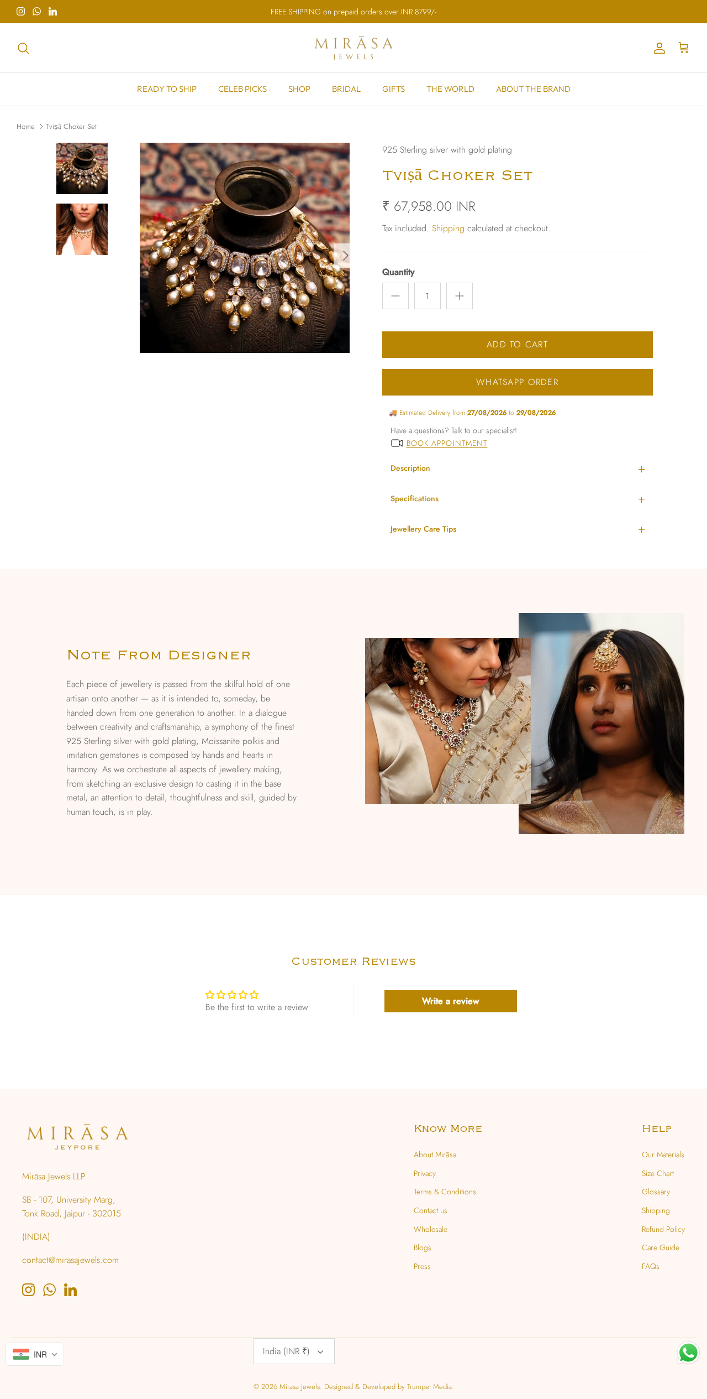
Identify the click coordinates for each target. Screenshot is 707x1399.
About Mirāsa (435, 1154)
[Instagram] (21, 11)
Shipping (448, 228)
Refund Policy (663, 1229)
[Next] (346, 255)
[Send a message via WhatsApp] (688, 1353)
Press (422, 1266)
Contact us (430, 1210)
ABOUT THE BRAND (533, 89)
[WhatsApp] (37, 11)
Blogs (422, 1247)
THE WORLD (450, 89)
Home (26, 126)
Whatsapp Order (517, 382)
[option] (245, 256)
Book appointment (447, 443)
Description (410, 468)
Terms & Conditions (445, 1191)
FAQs (650, 1266)
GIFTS (393, 89)
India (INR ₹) (286, 1351)
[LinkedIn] (53, 11)
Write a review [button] (450, 1001)
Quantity (398, 272)
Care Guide (660, 1247)
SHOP (299, 89)
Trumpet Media (429, 1386)
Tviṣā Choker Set (71, 126)
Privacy (425, 1173)
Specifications (415, 498)
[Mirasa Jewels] (353, 48)
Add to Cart (517, 344)
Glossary (656, 1191)
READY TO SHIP (167, 89)
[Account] (657, 48)
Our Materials (663, 1154)
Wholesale (430, 1229)
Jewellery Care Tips (423, 528)
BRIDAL (346, 89)
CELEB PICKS (242, 89)
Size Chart (658, 1173)
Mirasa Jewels (299, 1386)
